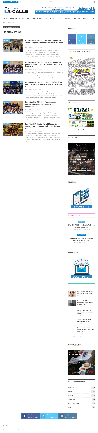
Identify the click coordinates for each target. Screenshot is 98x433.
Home (6, 426)
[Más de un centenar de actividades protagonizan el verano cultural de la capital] (72, 312)
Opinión (48, 18)
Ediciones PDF (48, 2)
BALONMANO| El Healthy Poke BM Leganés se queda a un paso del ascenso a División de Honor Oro (44, 43)
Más (84, 18)
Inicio (6, 18)
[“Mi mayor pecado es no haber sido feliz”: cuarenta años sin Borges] (72, 330)
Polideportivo (72, 399)
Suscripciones (31, 2)
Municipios (14, 18)
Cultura (56, 18)
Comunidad (67, 18)
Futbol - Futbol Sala (73, 403)
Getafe (70, 407)
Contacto (22, 2)
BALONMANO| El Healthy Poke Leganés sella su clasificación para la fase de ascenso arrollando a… (43, 84)
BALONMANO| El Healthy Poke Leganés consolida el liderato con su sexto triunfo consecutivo (41, 104)
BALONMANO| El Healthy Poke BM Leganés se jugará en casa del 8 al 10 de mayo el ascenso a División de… (43, 64)
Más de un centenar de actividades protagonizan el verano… (86, 312)
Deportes (25, 18)
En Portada (81, 235)
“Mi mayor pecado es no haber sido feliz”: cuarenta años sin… (85, 329)
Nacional (77, 18)
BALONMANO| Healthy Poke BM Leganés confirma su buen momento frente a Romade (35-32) (42, 126)
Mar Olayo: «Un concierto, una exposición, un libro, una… (85, 293)
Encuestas (39, 2)
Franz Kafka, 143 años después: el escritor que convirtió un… (85, 302)
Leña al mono (37, 18)
